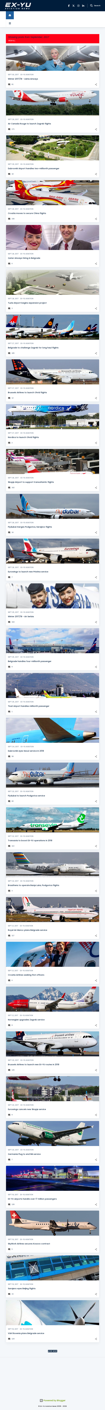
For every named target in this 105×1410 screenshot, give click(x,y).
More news (52, 1351)
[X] (73, 6)
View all (11, 41)
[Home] (10, 15)
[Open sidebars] (10, 23)
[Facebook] (69, 6)
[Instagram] (78, 6)
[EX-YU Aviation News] (17, 5)
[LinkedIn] (83, 6)
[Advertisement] (52, 1376)
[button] (96, 84)
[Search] (91, 5)
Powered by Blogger (54, 1400)
